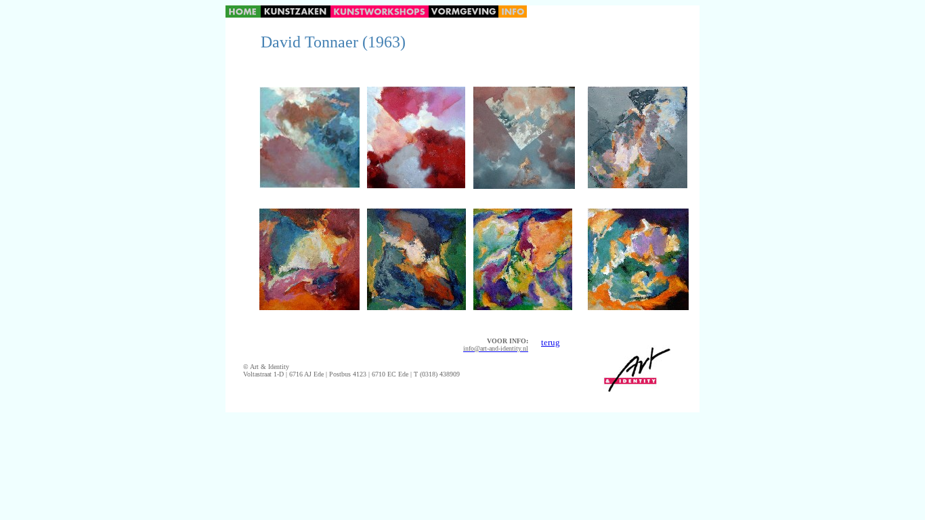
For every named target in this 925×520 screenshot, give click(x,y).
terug (550, 342)
